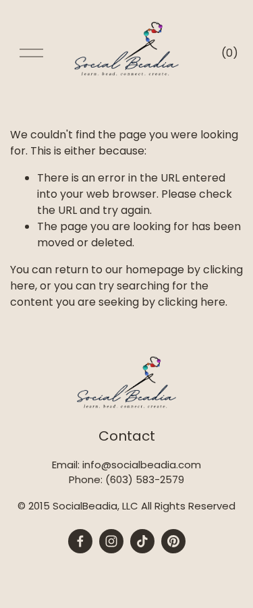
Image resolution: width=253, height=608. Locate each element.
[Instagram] (111, 541)
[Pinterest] (173, 541)
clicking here (191, 302)
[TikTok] (142, 541)
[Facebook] (80, 541)
